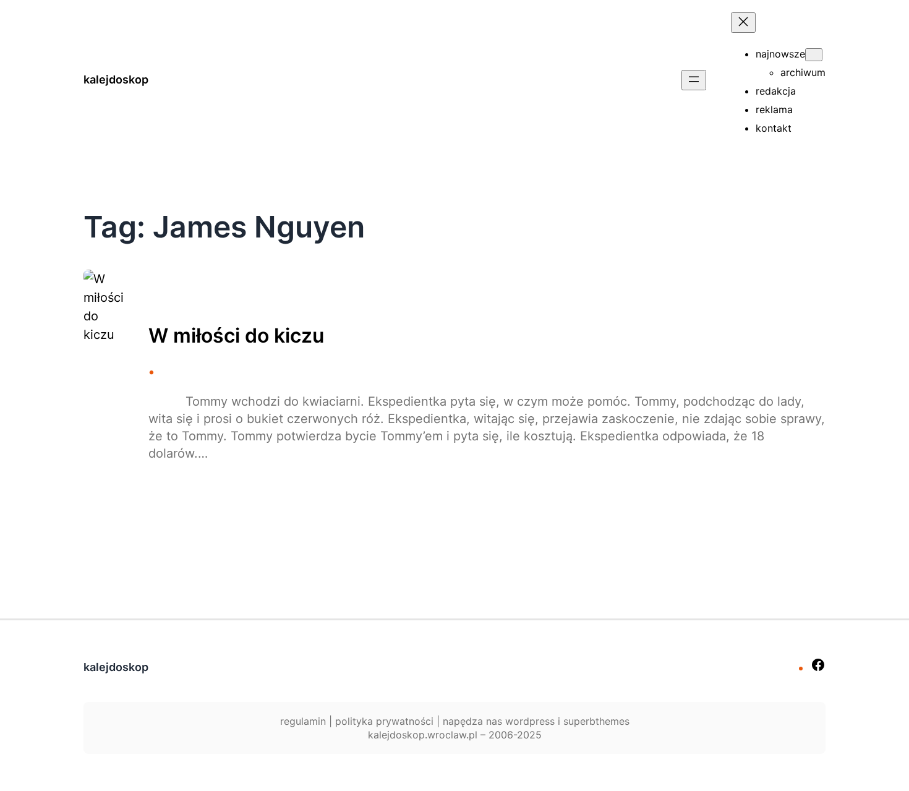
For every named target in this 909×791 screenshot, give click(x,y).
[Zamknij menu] (743, 22)
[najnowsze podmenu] (813, 54)
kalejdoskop (115, 79)
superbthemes (596, 721)
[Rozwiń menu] (693, 80)
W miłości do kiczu (236, 336)
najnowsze (780, 54)
